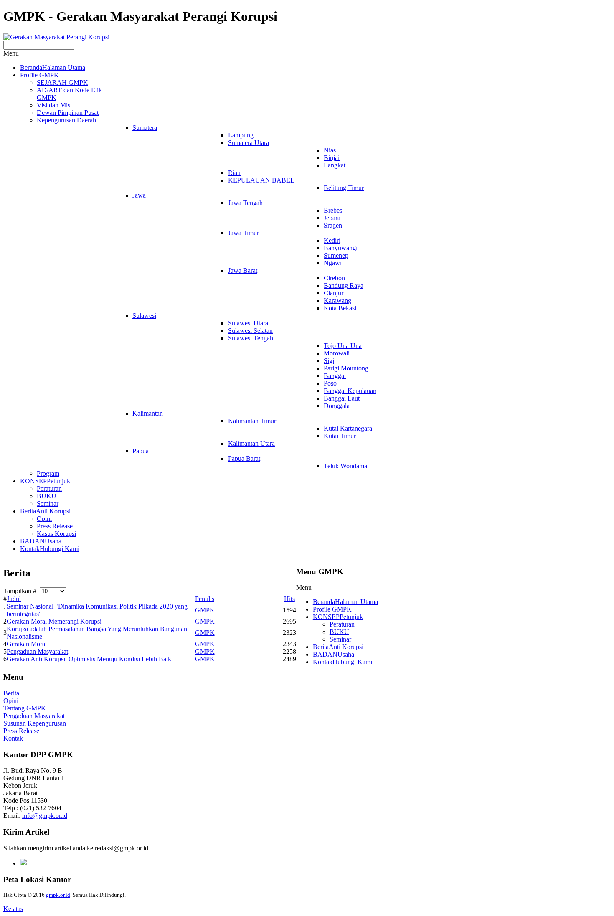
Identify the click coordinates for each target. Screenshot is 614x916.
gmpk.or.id (58, 895)
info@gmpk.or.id (44, 815)
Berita (11, 693)
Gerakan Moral (27, 643)
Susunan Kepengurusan (34, 723)
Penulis (204, 598)
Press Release (21, 730)
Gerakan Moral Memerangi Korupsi (54, 621)
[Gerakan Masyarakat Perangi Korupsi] (56, 37)
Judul (14, 598)
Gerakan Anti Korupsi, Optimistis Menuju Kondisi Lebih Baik (89, 658)
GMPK (205, 610)
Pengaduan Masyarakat (37, 651)
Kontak (13, 738)
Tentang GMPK (24, 708)
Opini (10, 700)
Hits (289, 598)
